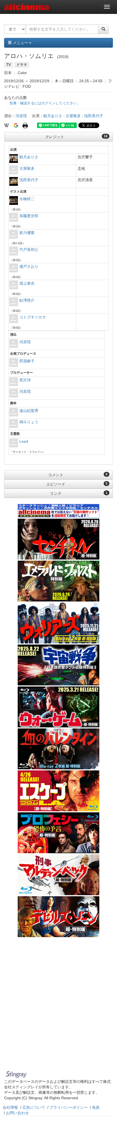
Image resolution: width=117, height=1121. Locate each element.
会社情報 (10, 1107)
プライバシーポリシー (69, 1107)
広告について (33, 1107)
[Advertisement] (58, 1007)
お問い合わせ (17, 1113)
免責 (96, 1107)
